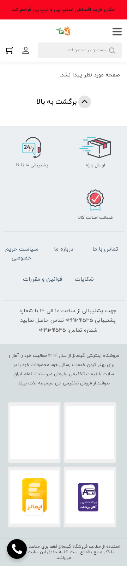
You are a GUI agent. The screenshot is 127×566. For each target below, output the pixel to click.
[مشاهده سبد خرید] (11, 50)
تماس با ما (105, 249)
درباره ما (63, 249)
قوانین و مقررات (42, 279)
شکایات (84, 279)
